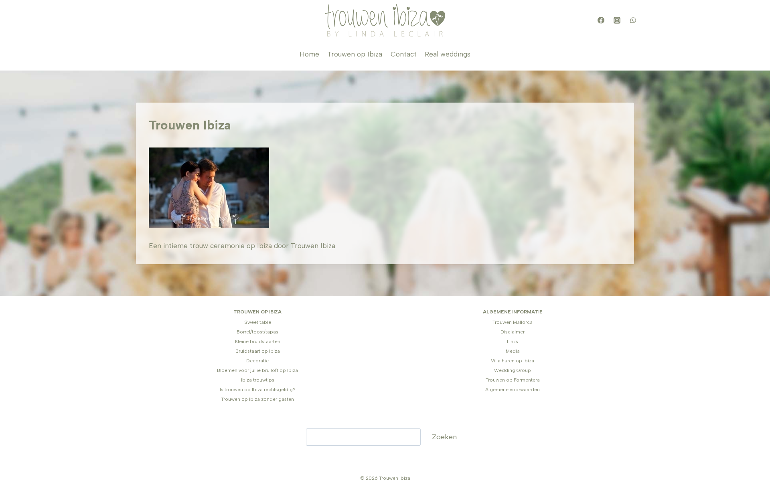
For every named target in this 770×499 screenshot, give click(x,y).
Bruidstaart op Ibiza (257, 351)
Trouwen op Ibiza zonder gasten (257, 399)
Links (512, 341)
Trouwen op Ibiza (354, 54)
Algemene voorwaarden (512, 389)
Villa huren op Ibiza (512, 361)
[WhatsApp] (633, 20)
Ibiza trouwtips (257, 380)
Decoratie (257, 361)
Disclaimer (512, 332)
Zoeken (444, 436)
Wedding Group (512, 370)
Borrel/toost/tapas (257, 332)
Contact (404, 54)
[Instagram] (617, 20)
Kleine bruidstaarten (257, 341)
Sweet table (257, 322)
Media (513, 351)
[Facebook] (601, 20)
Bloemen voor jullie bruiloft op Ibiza (257, 370)
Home (309, 54)
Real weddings (447, 54)
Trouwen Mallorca (512, 322)
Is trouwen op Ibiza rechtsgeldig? (258, 389)
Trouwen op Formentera (513, 380)
